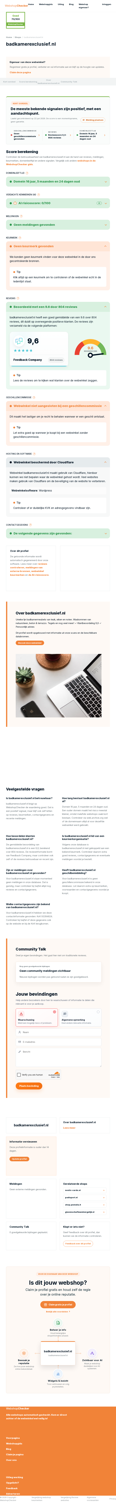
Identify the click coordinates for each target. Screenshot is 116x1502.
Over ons (11, 1460)
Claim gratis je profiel (60, 1304)
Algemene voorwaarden (93, 1498)
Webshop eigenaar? (84, 6)
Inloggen (106, 4)
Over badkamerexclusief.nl (49, 81)
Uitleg (61, 4)
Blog (71, 4)
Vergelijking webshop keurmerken (41, 1498)
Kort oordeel (9, 81)
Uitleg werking (14, 1477)
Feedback (12, 1488)
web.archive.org (95, 817)
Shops (18, 37)
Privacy (113, 1499)
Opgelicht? (12, 1482)
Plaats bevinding (29, 1085)
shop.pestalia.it (73, 1205)
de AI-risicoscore (38, 574)
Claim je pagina (14, 1454)
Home (31, 4)
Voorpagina (13, 1438)
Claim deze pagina (20, 72)
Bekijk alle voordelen (58, 1311)
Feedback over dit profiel (78, 1243)
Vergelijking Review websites (69, 1498)
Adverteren (13, 1493)
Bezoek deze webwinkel (30, 643)
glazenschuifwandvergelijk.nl (79, 1212)
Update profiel (19, 1159)
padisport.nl (71, 1197)
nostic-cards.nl (73, 1190)
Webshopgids (46, 4)
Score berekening (28, 81)
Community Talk (69, 81)
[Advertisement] (85, 568)
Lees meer (69, 1127)
